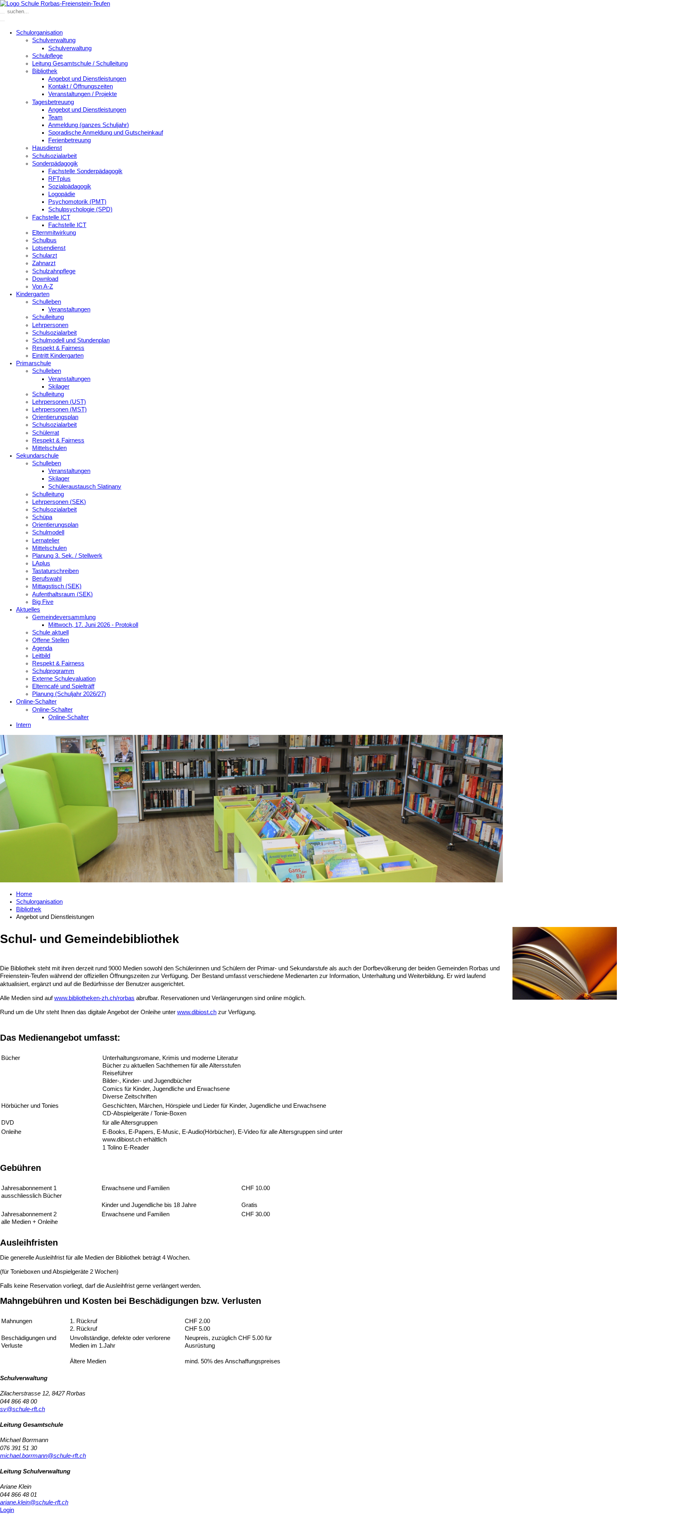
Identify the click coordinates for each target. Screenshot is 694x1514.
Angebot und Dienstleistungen (87, 79)
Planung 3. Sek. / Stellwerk (67, 555)
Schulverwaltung (54, 40)
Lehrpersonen (50, 325)
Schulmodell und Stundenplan (71, 340)
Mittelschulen (49, 448)
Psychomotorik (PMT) (77, 201)
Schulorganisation (39, 32)
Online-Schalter (36, 701)
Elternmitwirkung (54, 232)
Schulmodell (48, 532)
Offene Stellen (50, 640)
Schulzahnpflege (54, 271)
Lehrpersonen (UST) (59, 402)
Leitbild (41, 656)
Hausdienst (47, 148)
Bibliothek (44, 71)
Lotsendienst (48, 248)
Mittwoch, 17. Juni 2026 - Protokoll (93, 625)
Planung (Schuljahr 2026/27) (69, 694)
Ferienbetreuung (69, 140)
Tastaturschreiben (55, 571)
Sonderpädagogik (55, 163)
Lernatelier (45, 540)
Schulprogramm (53, 671)
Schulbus (44, 240)
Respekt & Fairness (58, 348)
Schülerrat (45, 433)
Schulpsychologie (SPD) (80, 209)
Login (7, 1510)
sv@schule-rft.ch (22, 1409)
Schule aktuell (50, 632)
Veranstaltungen (69, 309)
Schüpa (42, 517)
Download (45, 279)
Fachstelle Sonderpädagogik (85, 171)
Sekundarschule (37, 455)
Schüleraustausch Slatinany (84, 486)
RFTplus (59, 179)
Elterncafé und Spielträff (63, 686)
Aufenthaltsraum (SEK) (62, 594)
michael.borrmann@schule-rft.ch (43, 1456)
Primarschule (33, 363)
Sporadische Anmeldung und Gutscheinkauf (105, 132)
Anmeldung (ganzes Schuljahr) (88, 125)
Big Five (42, 602)
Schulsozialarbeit (54, 156)
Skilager (58, 386)
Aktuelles (28, 609)
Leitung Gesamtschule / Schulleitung (80, 63)
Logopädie (61, 194)
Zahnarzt (43, 263)
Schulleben (46, 302)
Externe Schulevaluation (64, 678)
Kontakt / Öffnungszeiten (80, 86)
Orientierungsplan (55, 417)
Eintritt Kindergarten (58, 355)
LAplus (41, 563)
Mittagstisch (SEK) (57, 586)
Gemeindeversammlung (64, 617)
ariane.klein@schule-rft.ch (34, 1502)
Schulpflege (47, 56)
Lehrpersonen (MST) (59, 409)
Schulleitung (48, 317)
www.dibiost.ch (196, 1012)
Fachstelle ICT (51, 217)
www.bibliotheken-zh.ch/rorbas (94, 998)
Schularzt (44, 255)
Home (24, 894)
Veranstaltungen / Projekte (82, 94)
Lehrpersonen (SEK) (59, 502)
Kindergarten (32, 294)
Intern (23, 725)
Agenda (42, 648)
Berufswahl (46, 578)
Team (55, 117)
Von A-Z (42, 286)
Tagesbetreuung (53, 102)
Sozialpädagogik (69, 186)
